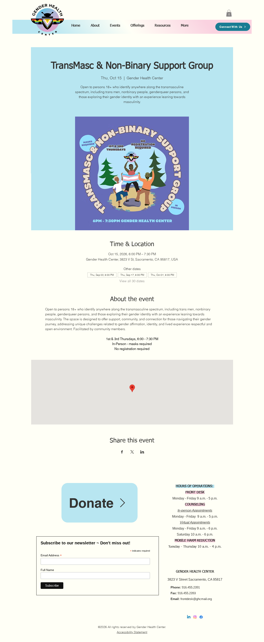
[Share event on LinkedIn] (142, 452)
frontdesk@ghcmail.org (196, 599)
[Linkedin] (189, 617)
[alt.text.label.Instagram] (195, 617)
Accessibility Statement (132, 632)
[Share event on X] (132, 452)
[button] (96, 24)
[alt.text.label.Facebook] (201, 617)
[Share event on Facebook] (122, 452)
